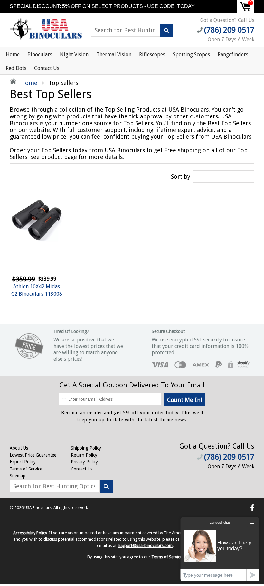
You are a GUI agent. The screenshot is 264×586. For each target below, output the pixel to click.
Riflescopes (152, 54)
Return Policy (84, 455)
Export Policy (23, 461)
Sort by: (181, 176)
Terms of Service (26, 468)
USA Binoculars (38, 508)
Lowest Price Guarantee (33, 455)
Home (13, 54)
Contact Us (46, 68)
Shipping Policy (86, 448)
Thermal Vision (113, 54)
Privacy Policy (84, 461)
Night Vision (74, 54)
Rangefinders (233, 54)
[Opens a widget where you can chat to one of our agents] (220, 549)
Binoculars (39, 54)
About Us (19, 448)
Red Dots (16, 68)
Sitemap (17, 475)
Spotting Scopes (191, 54)
